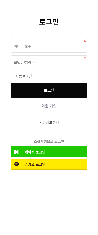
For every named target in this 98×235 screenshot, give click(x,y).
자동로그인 (24, 75)
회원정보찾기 (49, 122)
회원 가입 (49, 106)
